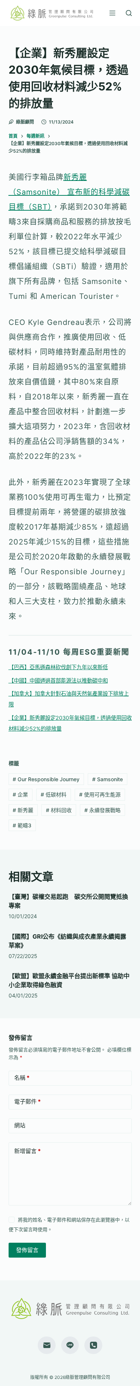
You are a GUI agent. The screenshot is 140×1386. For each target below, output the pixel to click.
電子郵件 (27, 1101)
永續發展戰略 (102, 810)
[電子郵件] (47, 1345)
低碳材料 (53, 794)
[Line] (70, 1345)
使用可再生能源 (100, 794)
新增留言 (27, 1151)
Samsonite (107, 779)
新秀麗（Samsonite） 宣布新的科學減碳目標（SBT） (69, 192)
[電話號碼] (93, 1345)
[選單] (112, 13)
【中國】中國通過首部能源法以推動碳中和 (58, 680)
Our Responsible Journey (46, 779)
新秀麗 (23, 810)
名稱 (21, 1077)
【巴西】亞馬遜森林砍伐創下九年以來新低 (58, 667)
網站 (19, 1125)
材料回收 (59, 810)
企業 (20, 794)
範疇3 (22, 825)
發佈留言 (27, 1250)
